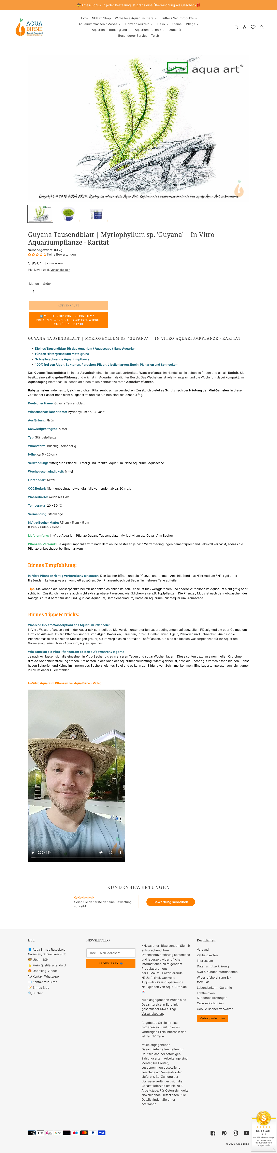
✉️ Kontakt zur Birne (42, 982)
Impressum (205, 961)
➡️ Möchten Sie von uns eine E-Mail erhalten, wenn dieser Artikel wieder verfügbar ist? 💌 (68, 320)
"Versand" (149, 1104)
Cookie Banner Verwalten (215, 1009)
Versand (203, 949)
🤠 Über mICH (38, 960)
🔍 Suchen (36, 993)
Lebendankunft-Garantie (214, 988)
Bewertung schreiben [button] (171, 902)
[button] (37, 254)
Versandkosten (60, 269)
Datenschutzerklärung (213, 966)
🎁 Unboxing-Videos (43, 971)
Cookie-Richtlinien (210, 1003)
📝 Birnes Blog (38, 988)
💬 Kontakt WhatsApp (43, 976)
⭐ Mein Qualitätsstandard (47, 965)
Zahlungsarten (207, 955)
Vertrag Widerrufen (212, 1018)
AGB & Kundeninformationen (217, 972)
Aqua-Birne (242, 1143)
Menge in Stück (40, 284)
